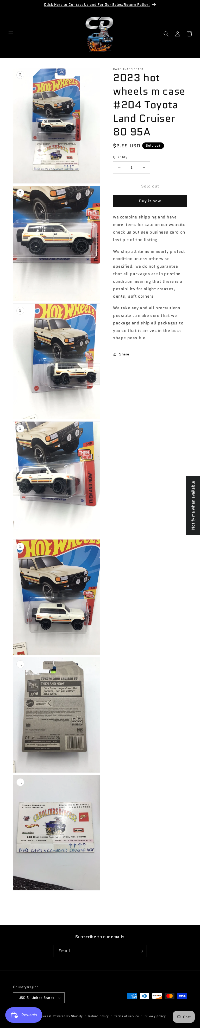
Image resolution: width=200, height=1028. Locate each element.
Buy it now (150, 201)
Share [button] (124, 354)
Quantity (120, 157)
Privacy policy (155, 1016)
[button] (11, 34)
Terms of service (126, 1016)
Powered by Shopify (68, 1016)
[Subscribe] (141, 951)
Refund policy (98, 1016)
